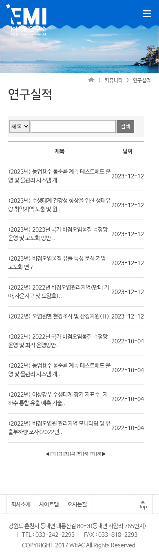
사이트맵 (49, 504)
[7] (92, 454)
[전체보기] (147, 13)
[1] (53, 454)
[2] (59, 454)
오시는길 (77, 504)
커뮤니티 (114, 80)
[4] (72, 454)
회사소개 (21, 504)
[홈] (91, 80)
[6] (85, 454)
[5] (79, 454)
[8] (98, 454)
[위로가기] (142, 504)
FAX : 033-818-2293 (110, 535)
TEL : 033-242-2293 (48, 535)
